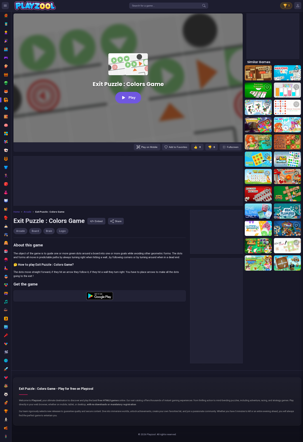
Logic (62, 231)
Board (35, 231)
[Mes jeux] (297, 5)
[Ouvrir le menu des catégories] (5, 5)
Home (17, 211)
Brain (49, 231)
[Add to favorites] (267, 70)
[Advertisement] (128, 180)
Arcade (27, 211)
